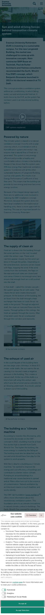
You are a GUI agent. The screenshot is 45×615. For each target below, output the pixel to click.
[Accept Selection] (41, 515)
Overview (32, 515)
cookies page (17, 582)
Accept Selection (22, 610)
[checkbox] (8, 590)
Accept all (22, 603)
